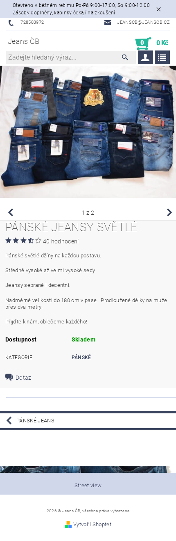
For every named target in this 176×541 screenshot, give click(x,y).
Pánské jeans (35, 420)
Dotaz (24, 377)
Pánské (81, 357)
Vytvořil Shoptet (92, 524)
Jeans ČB (24, 41)
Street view (88, 485)
